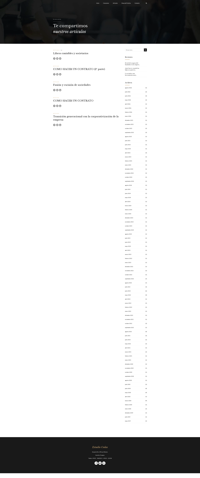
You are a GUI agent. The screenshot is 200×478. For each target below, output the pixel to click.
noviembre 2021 (129, 319)
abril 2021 (127, 348)
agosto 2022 (128, 283)
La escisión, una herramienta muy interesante (130, 74)
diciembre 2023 (129, 217)
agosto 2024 (128, 185)
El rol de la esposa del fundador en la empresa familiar (132, 63)
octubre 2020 (128, 372)
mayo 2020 (128, 392)
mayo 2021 (128, 343)
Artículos (115, 3)
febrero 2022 (128, 307)
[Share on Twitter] (57, 58)
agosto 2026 (128, 87)
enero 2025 (128, 165)
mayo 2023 (128, 246)
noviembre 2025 (129, 124)
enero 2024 (128, 213)
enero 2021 (128, 360)
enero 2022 (128, 311)
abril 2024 (127, 201)
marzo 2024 (128, 205)
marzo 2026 (128, 108)
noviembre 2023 (129, 222)
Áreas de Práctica (126, 3)
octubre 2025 (128, 128)
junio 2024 (128, 193)
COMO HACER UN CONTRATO (73, 100)
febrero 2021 (128, 356)
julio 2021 (127, 335)
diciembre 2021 (129, 315)
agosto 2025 (128, 136)
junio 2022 (128, 291)
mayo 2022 (128, 295)
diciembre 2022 (129, 266)
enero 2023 (128, 262)
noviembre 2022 (129, 270)
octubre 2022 (128, 274)
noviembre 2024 (129, 173)
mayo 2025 (128, 148)
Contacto (137, 3)
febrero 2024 (128, 209)
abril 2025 (127, 152)
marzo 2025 (128, 157)
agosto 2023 (128, 234)
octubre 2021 (128, 323)
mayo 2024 (128, 197)
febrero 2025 (128, 161)
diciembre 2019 (129, 413)
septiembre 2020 (129, 376)
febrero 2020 (128, 404)
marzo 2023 (128, 254)
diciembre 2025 (129, 120)
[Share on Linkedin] (60, 58)
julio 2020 (127, 384)
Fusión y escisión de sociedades (71, 84)
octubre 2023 (128, 226)
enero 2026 (128, 116)
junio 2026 (128, 96)
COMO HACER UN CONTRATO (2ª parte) (79, 69)
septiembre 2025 (129, 132)
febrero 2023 (128, 258)
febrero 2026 (128, 112)
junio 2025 (128, 144)
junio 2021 (128, 339)
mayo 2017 (128, 421)
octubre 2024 (128, 177)
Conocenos (106, 3)
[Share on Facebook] (54, 58)
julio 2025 (127, 140)
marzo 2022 (128, 303)
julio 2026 (127, 92)
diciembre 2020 (129, 364)
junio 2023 (128, 242)
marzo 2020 (128, 400)
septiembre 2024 (129, 181)
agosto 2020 (128, 380)
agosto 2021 (128, 331)
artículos (56, 50)
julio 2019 (127, 417)
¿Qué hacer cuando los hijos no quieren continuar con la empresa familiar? (132, 69)
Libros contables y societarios (70, 53)
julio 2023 (127, 238)
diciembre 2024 (129, 169)
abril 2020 (127, 396)
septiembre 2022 (129, 278)
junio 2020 (128, 388)
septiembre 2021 (129, 327)
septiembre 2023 (129, 230)
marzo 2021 (128, 352)
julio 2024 (127, 189)
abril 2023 (127, 250)
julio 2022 (127, 287)
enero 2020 (128, 408)
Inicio (97, 3)
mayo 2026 (128, 100)
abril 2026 (127, 104)
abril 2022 (127, 299)
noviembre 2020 (129, 368)
